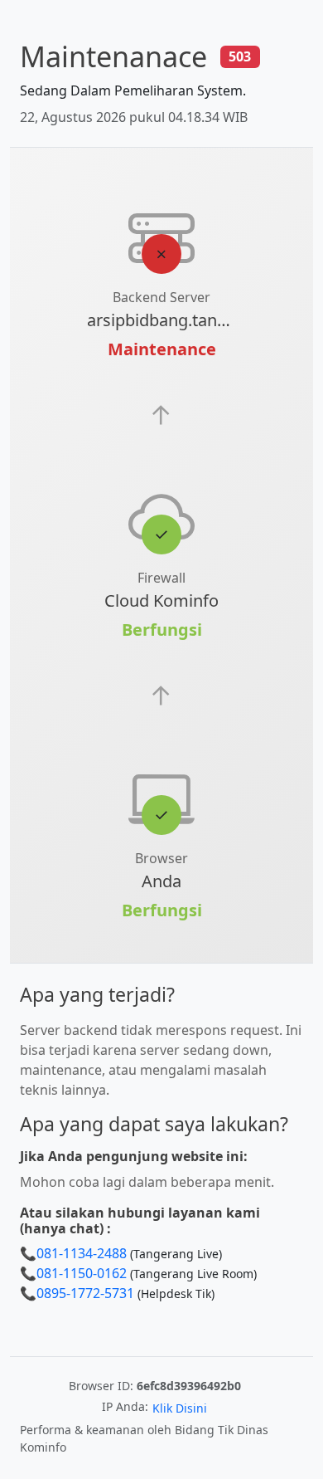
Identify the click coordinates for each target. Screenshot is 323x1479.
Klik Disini (179, 1408)
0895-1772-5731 (85, 1293)
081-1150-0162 (81, 1273)
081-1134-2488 (81, 1253)
